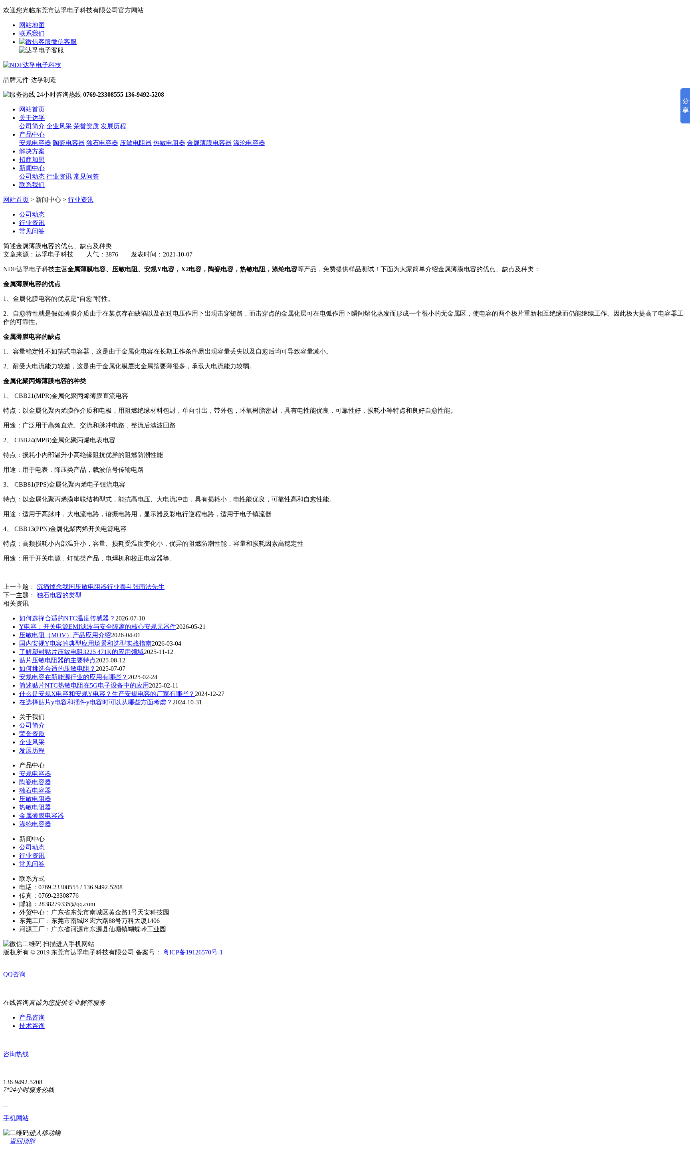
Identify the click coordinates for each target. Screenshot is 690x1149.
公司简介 (32, 126)
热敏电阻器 (169, 142)
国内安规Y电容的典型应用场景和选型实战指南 (85, 643)
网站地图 (32, 25)
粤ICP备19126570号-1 (193, 952)
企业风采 (59, 126)
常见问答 (86, 176)
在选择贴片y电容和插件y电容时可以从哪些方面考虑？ (95, 702)
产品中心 (32, 134)
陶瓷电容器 (69, 142)
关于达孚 (32, 117)
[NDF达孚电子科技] (32, 65)
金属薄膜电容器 (209, 142)
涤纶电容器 (35, 824)
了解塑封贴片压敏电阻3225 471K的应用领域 (81, 651)
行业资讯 (59, 176)
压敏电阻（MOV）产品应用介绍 (65, 635)
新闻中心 (32, 168)
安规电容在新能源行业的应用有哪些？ (73, 677)
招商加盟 (32, 159)
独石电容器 (102, 142)
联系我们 (32, 33)
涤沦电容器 (249, 142)
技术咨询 (32, 1025)
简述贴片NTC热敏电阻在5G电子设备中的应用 (84, 685)
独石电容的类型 (59, 595)
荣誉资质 (86, 126)
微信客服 (64, 41)
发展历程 (113, 126)
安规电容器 (35, 142)
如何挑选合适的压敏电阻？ (57, 668)
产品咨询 (32, 1017)
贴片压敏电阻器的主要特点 (57, 660)
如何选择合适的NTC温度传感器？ (67, 618)
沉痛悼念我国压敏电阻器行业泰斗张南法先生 (101, 586)
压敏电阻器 (136, 142)
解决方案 (32, 151)
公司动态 (32, 176)
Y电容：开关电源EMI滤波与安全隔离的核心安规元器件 (97, 626)
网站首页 (32, 109)
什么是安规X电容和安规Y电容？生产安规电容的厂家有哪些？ (107, 693)
